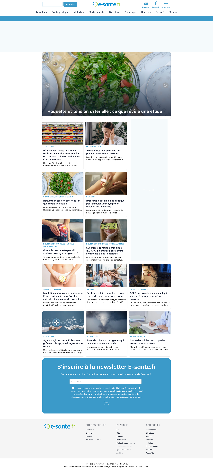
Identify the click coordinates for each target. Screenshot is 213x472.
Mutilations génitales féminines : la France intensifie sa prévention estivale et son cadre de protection (63, 296)
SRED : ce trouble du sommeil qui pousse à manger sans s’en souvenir (148, 296)
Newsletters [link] (121, 439)
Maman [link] (149, 436)
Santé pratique (60, 12)
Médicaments (96, 12)
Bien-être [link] (149, 449)
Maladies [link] (149, 443)
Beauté (160, 12)
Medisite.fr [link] (90, 430)
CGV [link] (118, 433)
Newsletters (146, 7)
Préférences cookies (124, 446)
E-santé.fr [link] (90, 433)
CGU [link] (118, 430)
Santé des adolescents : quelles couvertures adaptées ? (148, 342)
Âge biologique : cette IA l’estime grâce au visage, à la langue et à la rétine (63, 343)
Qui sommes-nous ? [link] (124, 449)
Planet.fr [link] (89, 436)
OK (106, 403)
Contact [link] (119, 436)
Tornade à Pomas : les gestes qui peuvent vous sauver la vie (105, 342)
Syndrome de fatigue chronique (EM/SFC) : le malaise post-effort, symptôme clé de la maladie (105, 250)
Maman (173, 12)
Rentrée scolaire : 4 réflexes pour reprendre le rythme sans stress (105, 294)
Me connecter (166, 7)
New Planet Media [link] (93, 439)
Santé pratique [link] (152, 446)
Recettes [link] (149, 439)
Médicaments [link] (151, 430)
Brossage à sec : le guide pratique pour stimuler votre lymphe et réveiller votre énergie (105, 203)
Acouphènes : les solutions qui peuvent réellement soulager (103, 152)
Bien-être (114, 12)
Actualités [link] (150, 453)
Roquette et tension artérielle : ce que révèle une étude (104, 111)
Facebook (155, 7)
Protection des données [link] (125, 443)
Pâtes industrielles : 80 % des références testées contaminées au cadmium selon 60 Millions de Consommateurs (61, 155)
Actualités (41, 12)
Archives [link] (119, 453)
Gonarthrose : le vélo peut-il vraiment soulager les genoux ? (60, 252)
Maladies (79, 12)
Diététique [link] (150, 433)
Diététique (130, 12)
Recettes (146, 12)
